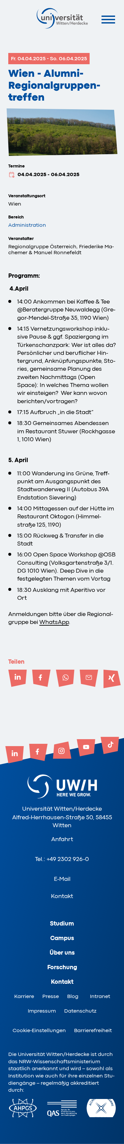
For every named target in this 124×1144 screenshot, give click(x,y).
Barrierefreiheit (93, 1030)
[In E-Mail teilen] (89, 679)
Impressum (42, 1011)
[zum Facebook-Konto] (38, 753)
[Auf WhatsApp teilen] (65, 679)
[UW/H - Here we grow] (62, 18)
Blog (72, 996)
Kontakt (62, 896)
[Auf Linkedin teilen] (17, 679)
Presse (50, 996)
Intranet (100, 996)
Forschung (62, 967)
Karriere (24, 996)
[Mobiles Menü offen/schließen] (108, 19)
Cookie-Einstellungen (39, 1030)
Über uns (62, 952)
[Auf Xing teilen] (112, 679)
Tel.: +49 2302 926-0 (62, 859)
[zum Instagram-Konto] (62, 750)
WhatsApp (54, 622)
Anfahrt (62, 839)
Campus (62, 938)
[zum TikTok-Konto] (110, 746)
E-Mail (62, 879)
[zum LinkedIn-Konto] (14, 755)
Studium (62, 923)
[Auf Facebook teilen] (41, 679)
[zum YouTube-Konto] (86, 748)
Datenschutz (80, 1011)
